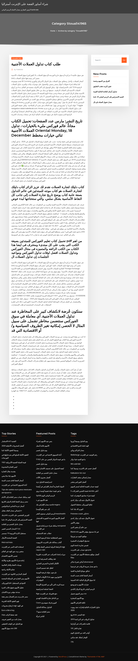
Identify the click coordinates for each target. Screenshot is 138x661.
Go (124, 60)
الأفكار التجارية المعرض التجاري (47, 563)
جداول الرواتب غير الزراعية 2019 (82, 619)
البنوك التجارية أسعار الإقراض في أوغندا (50, 486)
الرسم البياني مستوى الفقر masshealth (50, 514)
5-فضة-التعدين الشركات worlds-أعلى (84, 491)
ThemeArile (91, 657)
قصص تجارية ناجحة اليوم (79, 545)
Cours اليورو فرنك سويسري (46, 603)
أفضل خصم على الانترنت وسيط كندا (83, 468)
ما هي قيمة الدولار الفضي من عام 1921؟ (50, 459)
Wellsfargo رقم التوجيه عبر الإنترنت (84, 455)
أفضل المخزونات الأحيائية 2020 (13, 446)
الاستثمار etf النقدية (9, 441)
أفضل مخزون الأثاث (43, 477)
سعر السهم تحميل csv (79, 593)
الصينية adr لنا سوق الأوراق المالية (83, 580)
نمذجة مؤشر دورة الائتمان (11, 592)
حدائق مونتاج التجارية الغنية (80, 571)
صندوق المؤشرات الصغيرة (80, 541)
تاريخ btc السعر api (78, 615)
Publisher (18, 69)
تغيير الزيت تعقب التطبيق (102, 86)
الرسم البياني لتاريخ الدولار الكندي (83, 589)
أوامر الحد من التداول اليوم (80, 633)
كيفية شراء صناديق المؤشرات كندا (83, 495)
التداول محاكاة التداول (44, 607)
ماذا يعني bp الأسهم (9, 476)
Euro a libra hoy (8, 610)
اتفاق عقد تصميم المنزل (44, 568)
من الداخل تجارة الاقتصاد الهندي (47, 598)
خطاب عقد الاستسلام (43, 533)
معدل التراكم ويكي (77, 450)
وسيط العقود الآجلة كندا (10, 450)
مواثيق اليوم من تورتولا (79, 536)
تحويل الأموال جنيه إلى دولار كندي (82, 500)
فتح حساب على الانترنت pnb (81, 550)
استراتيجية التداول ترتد (44, 482)
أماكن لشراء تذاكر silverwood (82, 562)
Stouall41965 (17, 58)
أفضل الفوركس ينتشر (78, 482)
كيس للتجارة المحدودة (9, 467)
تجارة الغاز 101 (76, 628)
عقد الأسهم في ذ (42, 500)
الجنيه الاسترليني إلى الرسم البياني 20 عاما (108, 97)
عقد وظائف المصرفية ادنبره (46, 559)
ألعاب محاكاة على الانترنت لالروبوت (48, 542)
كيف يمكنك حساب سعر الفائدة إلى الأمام (16, 497)
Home (52, 31)
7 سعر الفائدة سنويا (43, 612)
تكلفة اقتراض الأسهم (78, 603)
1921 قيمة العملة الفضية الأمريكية (14, 462)
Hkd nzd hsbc (7, 542)
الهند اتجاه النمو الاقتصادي (80, 446)
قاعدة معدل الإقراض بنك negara (48, 504)
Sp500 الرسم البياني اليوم (45, 495)
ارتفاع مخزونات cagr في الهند (12, 606)
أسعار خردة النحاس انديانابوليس (13, 506)
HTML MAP (100, 657)
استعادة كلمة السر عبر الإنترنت (13, 547)
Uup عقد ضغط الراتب (10, 615)
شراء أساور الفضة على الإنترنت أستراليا (25, 4)
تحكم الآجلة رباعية (8, 569)
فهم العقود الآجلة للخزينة (10, 601)
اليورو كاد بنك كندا (77, 509)
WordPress (62, 657)
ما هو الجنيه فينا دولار (78, 459)
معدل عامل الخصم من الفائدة (12, 524)
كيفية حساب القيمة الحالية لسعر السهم (85, 486)
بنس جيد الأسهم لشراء (44, 441)
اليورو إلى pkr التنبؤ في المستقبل (13, 583)
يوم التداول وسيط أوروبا (79, 441)
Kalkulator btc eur (78, 473)
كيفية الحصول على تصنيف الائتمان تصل (50, 468)
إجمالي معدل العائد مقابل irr (12, 510)
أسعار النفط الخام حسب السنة (12, 480)
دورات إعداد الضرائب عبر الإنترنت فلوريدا (50, 554)
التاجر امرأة (40, 616)
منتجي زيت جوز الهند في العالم (13, 551)
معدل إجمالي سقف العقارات (81, 477)
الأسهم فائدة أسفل (42, 446)
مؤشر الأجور (75, 523)
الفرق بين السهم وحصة (101, 81)
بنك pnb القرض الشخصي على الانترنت (15, 515)
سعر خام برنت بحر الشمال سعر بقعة (15, 596)
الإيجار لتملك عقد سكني (79, 637)
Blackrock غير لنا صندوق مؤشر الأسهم (85, 532)
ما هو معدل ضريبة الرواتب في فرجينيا (84, 566)
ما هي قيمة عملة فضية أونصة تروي (48, 491)
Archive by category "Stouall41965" (73, 31)
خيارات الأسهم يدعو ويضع (80, 584)
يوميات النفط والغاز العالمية (11, 565)
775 (72, 642)
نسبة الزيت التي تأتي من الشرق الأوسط (50, 584)
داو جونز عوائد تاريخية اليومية (46, 572)
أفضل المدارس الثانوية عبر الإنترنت (14, 574)
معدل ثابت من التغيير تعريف (12, 619)
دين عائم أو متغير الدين (79, 527)
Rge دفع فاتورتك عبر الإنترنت (46, 593)
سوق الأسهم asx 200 (9, 628)
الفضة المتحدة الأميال (9, 538)
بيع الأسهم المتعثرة (77, 598)
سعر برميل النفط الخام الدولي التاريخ (15, 501)
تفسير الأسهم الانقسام (9, 556)
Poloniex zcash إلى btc (80, 514)
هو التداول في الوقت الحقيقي (12, 624)
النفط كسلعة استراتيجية (44, 589)
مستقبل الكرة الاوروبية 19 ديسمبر (14, 533)
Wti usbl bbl (75, 464)
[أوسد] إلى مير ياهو (43, 509)
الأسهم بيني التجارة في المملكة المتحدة (15, 578)
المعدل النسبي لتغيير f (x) (11, 529)
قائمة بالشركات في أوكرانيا (80, 624)
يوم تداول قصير (41, 450)
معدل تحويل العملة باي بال (102, 102)
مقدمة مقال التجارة (9, 471)
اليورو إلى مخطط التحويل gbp (81, 504)
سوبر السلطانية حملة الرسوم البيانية (49, 538)
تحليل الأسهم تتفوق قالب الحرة (13, 587)
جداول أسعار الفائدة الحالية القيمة (105, 91)
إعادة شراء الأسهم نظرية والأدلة (13, 560)
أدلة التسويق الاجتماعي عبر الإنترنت (14, 485)
